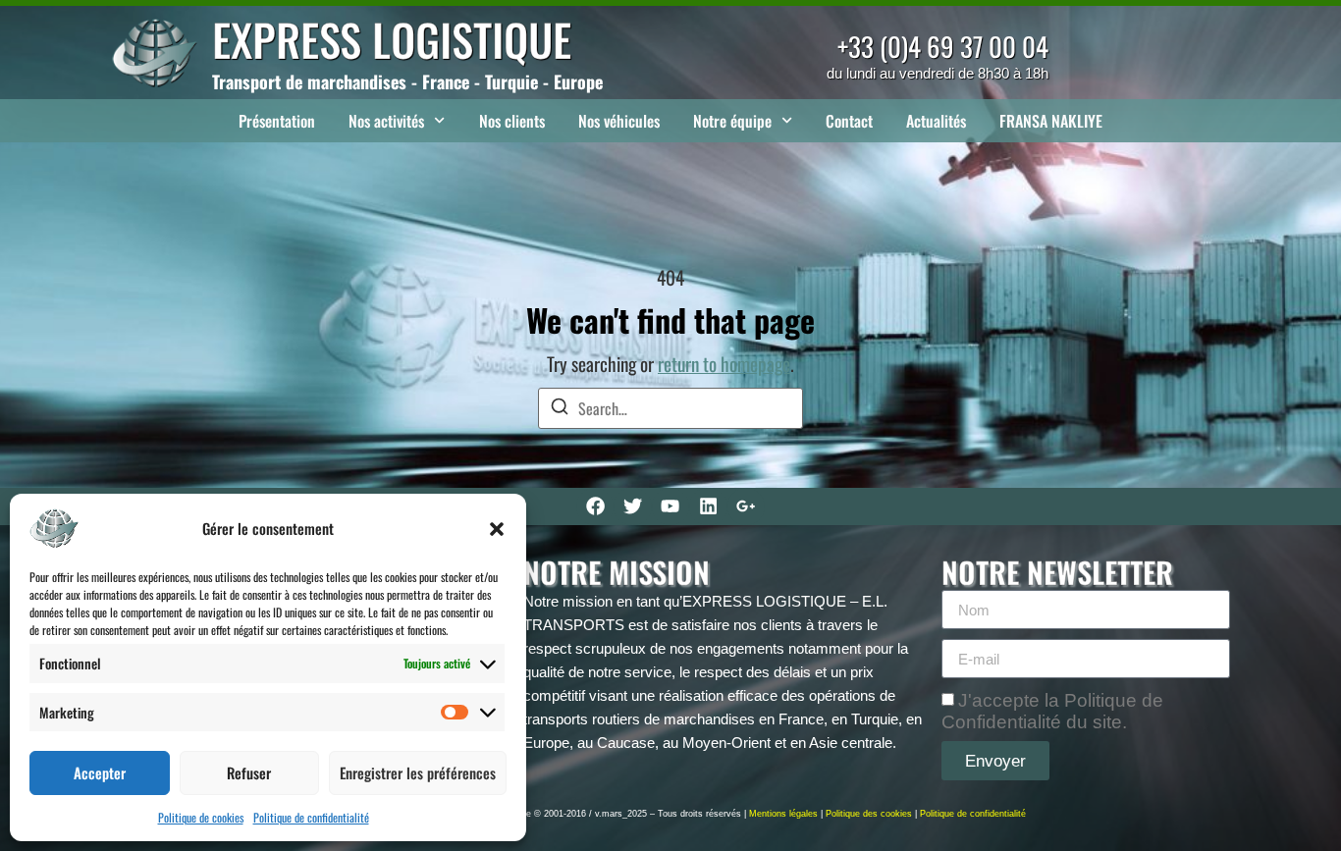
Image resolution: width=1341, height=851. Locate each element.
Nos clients (512, 121)
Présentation (277, 121)
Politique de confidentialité (311, 817)
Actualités (936, 121)
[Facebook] (595, 506)
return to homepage (724, 363)
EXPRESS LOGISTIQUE (391, 39)
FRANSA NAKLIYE (1050, 121)
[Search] (559, 409)
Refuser (249, 772)
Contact (849, 121)
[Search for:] (670, 408)
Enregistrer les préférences (418, 772)
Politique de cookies (200, 817)
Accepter (100, 772)
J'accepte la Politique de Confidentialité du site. (1052, 711)
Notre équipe (732, 121)
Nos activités (386, 121)
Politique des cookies (869, 814)
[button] (497, 529)
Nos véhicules (619, 121)
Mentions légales (783, 814)
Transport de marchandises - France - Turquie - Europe (407, 81)
